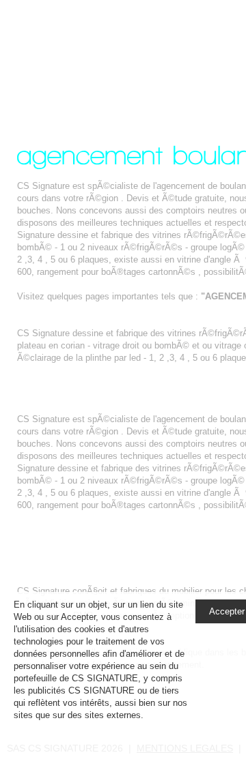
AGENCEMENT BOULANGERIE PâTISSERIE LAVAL (124, 407)
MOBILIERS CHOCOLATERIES (80, 579)
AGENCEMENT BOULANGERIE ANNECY (119, 57)
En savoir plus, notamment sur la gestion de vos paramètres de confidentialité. (99, 727)
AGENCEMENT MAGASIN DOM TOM (93, 382)
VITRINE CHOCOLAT (60, 321)
